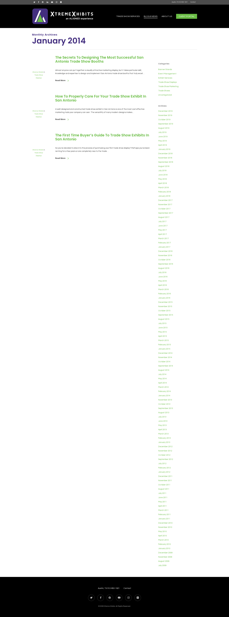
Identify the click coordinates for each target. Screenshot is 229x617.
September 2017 (165, 213)
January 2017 (164, 247)
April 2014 (162, 383)
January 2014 (164, 396)
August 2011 (163, 489)
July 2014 (162, 374)
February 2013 (164, 438)
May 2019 (162, 141)
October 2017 (164, 209)
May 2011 (162, 502)
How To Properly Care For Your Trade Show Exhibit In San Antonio (100, 98)
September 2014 (165, 366)
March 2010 (163, 540)
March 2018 (163, 188)
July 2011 (162, 493)
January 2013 (164, 442)
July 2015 (162, 323)
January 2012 (164, 472)
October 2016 (164, 260)
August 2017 (163, 217)
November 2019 (165, 115)
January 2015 (164, 349)
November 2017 (165, 205)
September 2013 (165, 408)
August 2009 (163, 561)
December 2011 (165, 476)
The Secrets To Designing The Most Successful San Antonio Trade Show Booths (99, 59)
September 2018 (165, 162)
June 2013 (162, 421)
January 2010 (164, 548)
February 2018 (164, 192)
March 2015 (163, 340)
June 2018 (162, 175)
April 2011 (162, 506)
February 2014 (164, 391)
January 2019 (164, 149)
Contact (127, 588)
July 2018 (162, 171)
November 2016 (165, 255)
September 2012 (165, 459)
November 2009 (165, 557)
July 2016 (162, 272)
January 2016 (164, 298)
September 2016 (165, 264)
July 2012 (162, 464)
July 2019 (162, 132)
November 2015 (165, 306)
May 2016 (162, 281)
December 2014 (165, 353)
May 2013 (162, 425)
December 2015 (165, 302)
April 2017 (162, 234)
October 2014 (164, 362)
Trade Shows (164, 91)
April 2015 (162, 336)
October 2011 (164, 485)
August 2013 (163, 413)
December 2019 (165, 111)
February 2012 (164, 468)
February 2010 (164, 544)
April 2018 (162, 183)
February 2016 (164, 294)
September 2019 (165, 124)
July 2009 (162, 565)
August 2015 (163, 319)
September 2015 (165, 315)
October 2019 (164, 120)
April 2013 (162, 430)
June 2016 (162, 277)
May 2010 (162, 531)
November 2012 (165, 451)
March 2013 (163, 434)
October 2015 (164, 311)
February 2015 (164, 345)
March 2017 (163, 239)
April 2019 (162, 145)
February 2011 (164, 514)
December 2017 (165, 200)
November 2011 (165, 481)
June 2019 (162, 137)
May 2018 (162, 179)
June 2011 (162, 498)
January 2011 (164, 519)
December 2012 (165, 447)
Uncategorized (165, 95)
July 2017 (162, 222)
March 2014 (163, 387)
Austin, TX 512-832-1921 (109, 588)
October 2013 (164, 404)
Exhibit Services (165, 78)
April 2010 (162, 536)
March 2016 (163, 289)
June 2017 (162, 226)
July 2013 (162, 417)
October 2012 (164, 455)
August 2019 (163, 128)
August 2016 (163, 268)
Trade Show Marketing (168, 86)
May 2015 (162, 332)
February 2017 (164, 243)
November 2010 (165, 527)
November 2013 (165, 400)
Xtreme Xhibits (37, 72)
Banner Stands (165, 69)
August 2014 (163, 370)
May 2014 (162, 379)
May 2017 (162, 230)
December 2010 (165, 523)
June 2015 (162, 328)
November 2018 (165, 158)
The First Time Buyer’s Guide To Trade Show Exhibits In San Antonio (102, 137)
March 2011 (163, 510)
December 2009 (165, 553)
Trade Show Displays (167, 82)
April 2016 (162, 285)
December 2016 (165, 251)
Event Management (167, 74)
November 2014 (165, 357)
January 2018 (164, 196)
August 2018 (163, 166)
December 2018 (165, 154)
